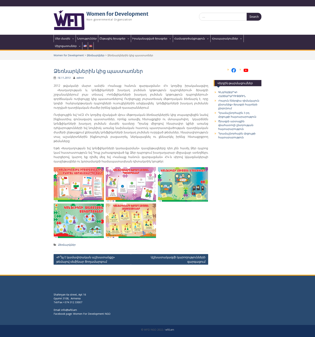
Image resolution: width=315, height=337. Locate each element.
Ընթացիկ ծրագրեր (112, 38)
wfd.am (169, 329)
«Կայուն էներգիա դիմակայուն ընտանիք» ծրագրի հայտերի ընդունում (238, 104)
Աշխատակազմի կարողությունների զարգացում (178, 259)
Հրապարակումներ (225, 38)
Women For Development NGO (91, 313)
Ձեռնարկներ (95, 55)
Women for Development (117, 14)
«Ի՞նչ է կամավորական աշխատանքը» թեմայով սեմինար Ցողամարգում (85, 259)
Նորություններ (87, 38)
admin (80, 77)
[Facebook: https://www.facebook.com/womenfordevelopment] (233, 70)
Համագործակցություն (189, 38)
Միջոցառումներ (66, 46)
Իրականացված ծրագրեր (149, 38)
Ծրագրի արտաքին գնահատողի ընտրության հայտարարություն (235, 125)
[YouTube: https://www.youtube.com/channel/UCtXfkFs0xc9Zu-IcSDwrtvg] (246, 70)
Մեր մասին (62, 38)
